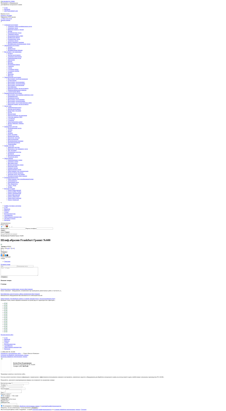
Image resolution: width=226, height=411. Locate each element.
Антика (10, 47)
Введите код (5, 401)
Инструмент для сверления (16, 85)
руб (8, 248)
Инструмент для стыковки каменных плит (20, 95)
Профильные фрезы (14, 37)
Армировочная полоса (14, 107)
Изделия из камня (9, 188)
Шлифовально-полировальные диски (19, 44)
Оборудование (8, 158)
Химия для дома (9, 145)
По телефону (6, 396)
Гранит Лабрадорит (14, 196)
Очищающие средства (14, 152)
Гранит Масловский (14, 195)
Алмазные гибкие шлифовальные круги (20, 26)
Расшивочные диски (14, 39)
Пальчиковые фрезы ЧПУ (15, 36)
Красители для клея (14, 137)
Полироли (11, 153)
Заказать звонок (5, 20)
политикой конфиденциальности (51, 406)
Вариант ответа (6, 394)
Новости (6, 210)
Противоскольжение (14, 142)
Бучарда (10, 53)
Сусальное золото (13, 69)
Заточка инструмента (14, 55)
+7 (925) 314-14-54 (6, 18)
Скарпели (11, 66)
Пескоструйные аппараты (15, 172)
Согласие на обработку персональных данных (15, 355)
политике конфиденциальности (41, 409)
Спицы (10, 67)
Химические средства (10, 126)
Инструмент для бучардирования (18, 79)
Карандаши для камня (14, 110)
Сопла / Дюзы (12, 185)
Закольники (11, 60)
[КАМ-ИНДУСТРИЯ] (8, 1)
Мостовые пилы (13, 163)
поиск (2, 232)
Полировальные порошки (15, 141)
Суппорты (11, 120)
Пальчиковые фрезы (14, 64)
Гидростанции (12, 80)
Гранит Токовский (13, 200)
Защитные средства (14, 147)
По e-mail (15, 396)
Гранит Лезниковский (14, 193)
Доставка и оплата (9, 218)
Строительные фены (14, 91)
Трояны (10, 72)
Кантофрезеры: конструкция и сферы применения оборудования (20, 294)
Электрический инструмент (12, 77)
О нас (6, 7)
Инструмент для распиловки (16, 83)
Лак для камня (12, 150)
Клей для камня (12, 134)
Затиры (10, 31)
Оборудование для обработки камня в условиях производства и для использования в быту (28, 298)
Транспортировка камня (15, 122)
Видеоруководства (9, 213)
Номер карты (5, 228)
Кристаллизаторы (13, 139)
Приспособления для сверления (17, 115)
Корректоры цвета (13, 136)
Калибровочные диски (14, 32)
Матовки (10, 63)
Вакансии (7, 209)
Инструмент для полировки (16, 82)
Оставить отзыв (5, 264)
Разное (10, 125)
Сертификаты (8, 215)
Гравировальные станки (15, 160)
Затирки (10, 133)
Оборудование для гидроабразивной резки (20, 179)
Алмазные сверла (13, 40)
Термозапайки (12, 144)
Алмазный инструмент (11, 25)
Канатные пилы (12, 166)
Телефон (4, 385)
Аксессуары (7, 106)
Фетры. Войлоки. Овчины (16, 123)
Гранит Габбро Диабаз (14, 192)
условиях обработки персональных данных (67, 409)
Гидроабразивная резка (11, 177)
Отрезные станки (13, 161)
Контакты (7, 9)
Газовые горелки (13, 168)
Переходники (12, 114)
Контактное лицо (6, 383)
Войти (3, 230)
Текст (3, 392)
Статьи (6, 212)
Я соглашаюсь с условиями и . (32, 406)
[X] (7, 255)
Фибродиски (11, 48)
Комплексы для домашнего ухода (18, 149)
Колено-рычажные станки (15, 165)
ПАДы (10, 112)
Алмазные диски (13, 28)
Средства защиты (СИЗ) (15, 117)
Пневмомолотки (13, 96)
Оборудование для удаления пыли (18, 171)
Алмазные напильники (15, 56)
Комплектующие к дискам (16, 29)
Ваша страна (4, 224)
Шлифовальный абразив (15, 50)
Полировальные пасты (14, 128)
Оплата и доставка (6, 15)
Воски (10, 131)
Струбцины (11, 118)
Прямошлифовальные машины (17, 90)
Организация (5, 388)
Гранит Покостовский (14, 190)
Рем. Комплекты (13, 184)
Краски (10, 61)
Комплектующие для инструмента (18, 88)
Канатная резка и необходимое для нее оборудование (17, 289)
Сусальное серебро (13, 71)
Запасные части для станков (16, 174)
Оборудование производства (13, 217)
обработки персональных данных (30, 406)
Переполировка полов (14, 169)
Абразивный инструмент (11, 45)
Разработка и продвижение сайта (11, 353)
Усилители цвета (13, 157)
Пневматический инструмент (13, 93)
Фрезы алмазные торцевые (16, 42)
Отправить (4, 277)
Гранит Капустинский (14, 198)
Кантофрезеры (12, 87)
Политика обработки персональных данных (14, 356)
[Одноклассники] (3, 255)
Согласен (83, 409)
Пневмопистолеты (13, 98)
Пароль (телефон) (31, 228)
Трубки (10, 187)
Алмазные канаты (13, 34)
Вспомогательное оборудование (17, 176)
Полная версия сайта (7, 334)
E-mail (3, 387)
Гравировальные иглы (14, 58)
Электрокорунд (12, 180)
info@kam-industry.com (11, 11)
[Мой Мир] (5, 255)
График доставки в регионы (12, 206)
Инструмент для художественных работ (20, 102)
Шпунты (10, 75)
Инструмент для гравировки (12, 52)
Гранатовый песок (13, 182)
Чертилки (11, 74)
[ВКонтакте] (1, 255)
